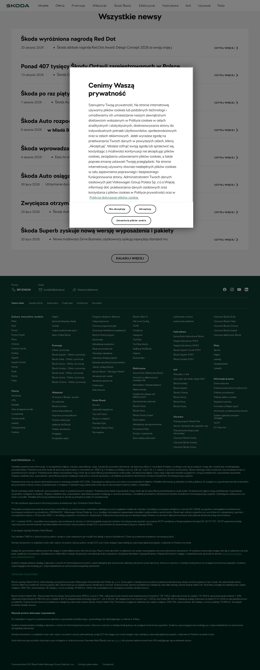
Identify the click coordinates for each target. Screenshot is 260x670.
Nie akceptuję (117, 209)
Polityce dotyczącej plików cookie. (114, 198)
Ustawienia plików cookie (131, 220)
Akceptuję (145, 209)
